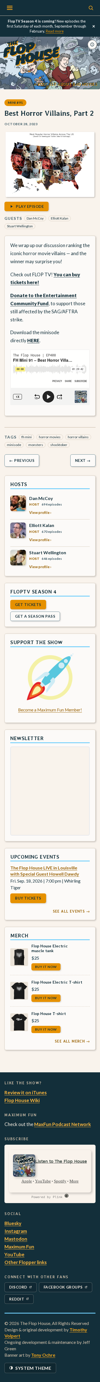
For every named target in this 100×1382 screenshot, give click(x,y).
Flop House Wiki (22, 1100)
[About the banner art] (92, 44)
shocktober (58, 445)
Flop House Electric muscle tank (49, 948)
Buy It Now (46, 966)
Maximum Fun (19, 1247)
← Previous (21, 460)
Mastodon (15, 1239)
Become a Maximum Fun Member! (50, 709)
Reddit (21, 1300)
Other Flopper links (25, 1262)
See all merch (72, 1041)
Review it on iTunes (25, 1092)
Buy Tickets (28, 898)
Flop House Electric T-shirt (56, 982)
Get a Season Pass (35, 616)
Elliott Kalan (59, 218)
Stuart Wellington (20, 226)
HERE (33, 340)
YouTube (14, 1254)
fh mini (26, 437)
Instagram (15, 1231)
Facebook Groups (63, 1288)
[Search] (91, 8)
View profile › (40, 512)
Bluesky (12, 1223)
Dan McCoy (35, 218)
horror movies (50, 437)
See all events (71, 911)
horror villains (78, 437)
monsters (35, 445)
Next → (83, 460)
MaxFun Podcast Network (62, 1124)
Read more (55, 31)
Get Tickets (28, 604)
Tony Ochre (43, 1355)
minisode (14, 445)
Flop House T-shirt (48, 1013)
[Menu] (9, 8)
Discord (21, 1288)
